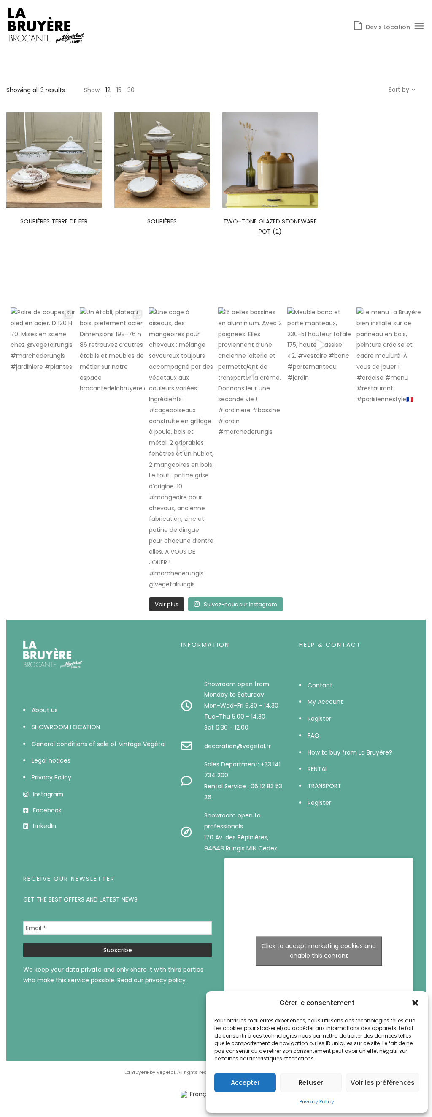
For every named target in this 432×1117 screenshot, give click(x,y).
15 (119, 90)
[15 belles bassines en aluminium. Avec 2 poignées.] (250, 372)
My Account (325, 701)
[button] (415, 1003)
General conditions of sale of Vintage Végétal (99, 744)
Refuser (311, 1082)
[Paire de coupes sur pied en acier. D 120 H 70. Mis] (43, 340)
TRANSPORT (324, 786)
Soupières (162, 221)
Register (319, 718)
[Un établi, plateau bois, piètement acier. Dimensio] (112, 350)
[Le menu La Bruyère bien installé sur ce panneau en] (388, 356)
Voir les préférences (383, 1082)
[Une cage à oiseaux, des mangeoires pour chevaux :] (181, 448)
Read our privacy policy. (152, 980)
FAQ (313, 735)
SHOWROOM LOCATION (66, 727)
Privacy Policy (317, 1101)
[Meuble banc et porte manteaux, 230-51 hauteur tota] (319, 345)
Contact (320, 685)
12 (108, 90)
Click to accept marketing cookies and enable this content (319, 951)
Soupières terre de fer (54, 221)
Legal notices (51, 760)
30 (131, 90)
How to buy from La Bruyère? (350, 752)
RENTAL (318, 769)
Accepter (245, 1082)
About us (45, 710)
